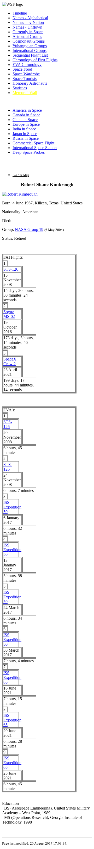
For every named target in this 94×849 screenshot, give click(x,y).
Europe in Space (26, 124)
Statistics (20, 88)
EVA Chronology (27, 64)
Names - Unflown (27, 27)
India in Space (24, 129)
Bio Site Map (21, 175)
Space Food (22, 69)
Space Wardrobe (26, 74)
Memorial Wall (25, 92)
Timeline (20, 13)
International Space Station (35, 147)
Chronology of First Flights (35, 60)
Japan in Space (25, 133)
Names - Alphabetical (30, 18)
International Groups (29, 50)
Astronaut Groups (27, 36)
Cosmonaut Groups (29, 41)
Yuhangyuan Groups (30, 46)
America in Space (27, 110)
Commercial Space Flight (33, 143)
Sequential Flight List (30, 55)
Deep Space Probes (29, 152)
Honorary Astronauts (30, 83)
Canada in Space (26, 115)
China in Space (25, 119)
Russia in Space (26, 138)
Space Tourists (25, 78)
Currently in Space (28, 32)
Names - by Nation (28, 22)
